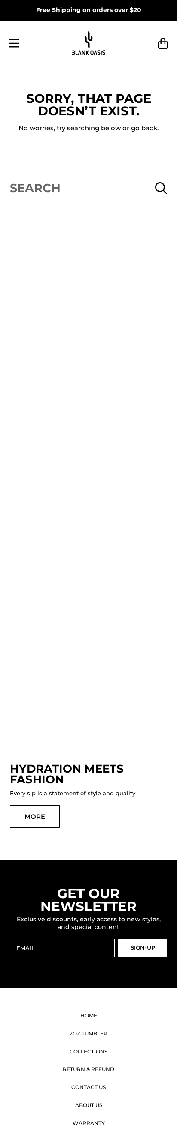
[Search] (161, 188)
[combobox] (88, 188)
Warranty (89, 1123)
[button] (14, 44)
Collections (88, 1051)
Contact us (88, 1087)
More (34, 816)
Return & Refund (88, 1069)
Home (88, 1015)
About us (88, 1105)
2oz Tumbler (88, 1033)
